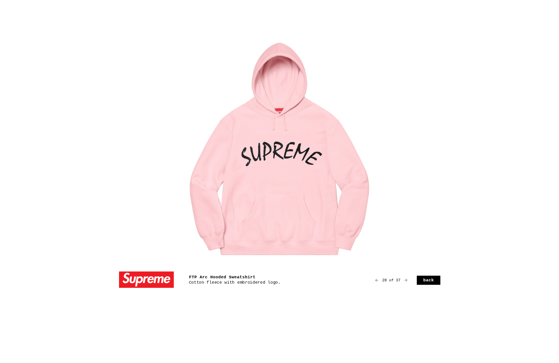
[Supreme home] (146, 280)
